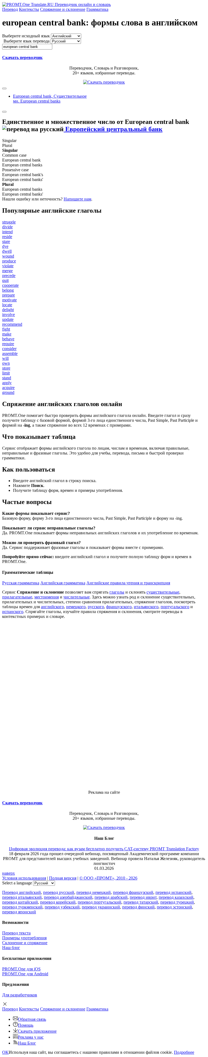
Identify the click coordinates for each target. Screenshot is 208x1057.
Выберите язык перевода (27, 41)
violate (8, 266)
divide (7, 227)
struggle (9, 222)
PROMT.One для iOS (21, 969)
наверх (8, 873)
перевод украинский (101, 907)
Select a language (17, 883)
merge (7, 270)
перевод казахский (176, 897)
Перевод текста (16, 933)
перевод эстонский (174, 907)
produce (9, 261)
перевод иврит (143, 897)
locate (7, 304)
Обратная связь (32, 1019)
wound (8, 256)
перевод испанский (173, 892)
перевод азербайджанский (68, 897)
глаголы (116, 592)
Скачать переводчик (22, 57)
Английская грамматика (62, 583)
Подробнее (184, 1052)
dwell (7, 251)
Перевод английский (21, 892)
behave (8, 339)
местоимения (46, 597)
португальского (175, 606)
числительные (76, 597)
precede (8, 275)
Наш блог (11, 947)
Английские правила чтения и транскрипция (128, 583)
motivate (9, 300)
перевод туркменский (22, 907)
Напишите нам (77, 199)
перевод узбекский (62, 907)
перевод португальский (99, 902)
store (6, 368)
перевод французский (133, 892)
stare (6, 241)
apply (7, 382)
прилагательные (17, 597)
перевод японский (19, 912)
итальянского (146, 606)
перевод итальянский (22, 897)
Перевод (10, 9)
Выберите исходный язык (26, 36)
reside (7, 236)
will (5, 358)
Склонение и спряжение (24, 942)
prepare (8, 295)
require (8, 343)
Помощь (25, 1025)
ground (8, 392)
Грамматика (97, 9)
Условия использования (24, 878)
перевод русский (58, 892)
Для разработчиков (19, 995)
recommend (12, 324)
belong (8, 290)
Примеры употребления (24, 938)
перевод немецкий (93, 892)
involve (8, 314)
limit (6, 373)
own (6, 363)
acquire (8, 387)
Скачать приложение (37, 1031)
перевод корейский (58, 902)
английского (52, 606)
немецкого (76, 606)
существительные (163, 592)
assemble (10, 353)
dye (5, 246)
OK (5, 1052)
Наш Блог (27, 1043)
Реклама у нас (31, 1037)
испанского (12, 611)
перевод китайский (20, 902)
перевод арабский (111, 897)
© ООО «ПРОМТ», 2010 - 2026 (108, 878)
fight (6, 329)
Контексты (29, 9)
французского (119, 606)
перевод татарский (140, 902)
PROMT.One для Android (25, 974)
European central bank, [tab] (50, 98)
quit (5, 280)
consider (9, 348)
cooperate (10, 285)
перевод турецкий (177, 902)
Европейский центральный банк (113, 129)
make (6, 334)
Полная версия (62, 878)
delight (8, 309)
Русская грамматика (20, 583)
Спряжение (62, 9)
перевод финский (138, 907)
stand (6, 378)
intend (7, 231)
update (8, 319)
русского (96, 606)
